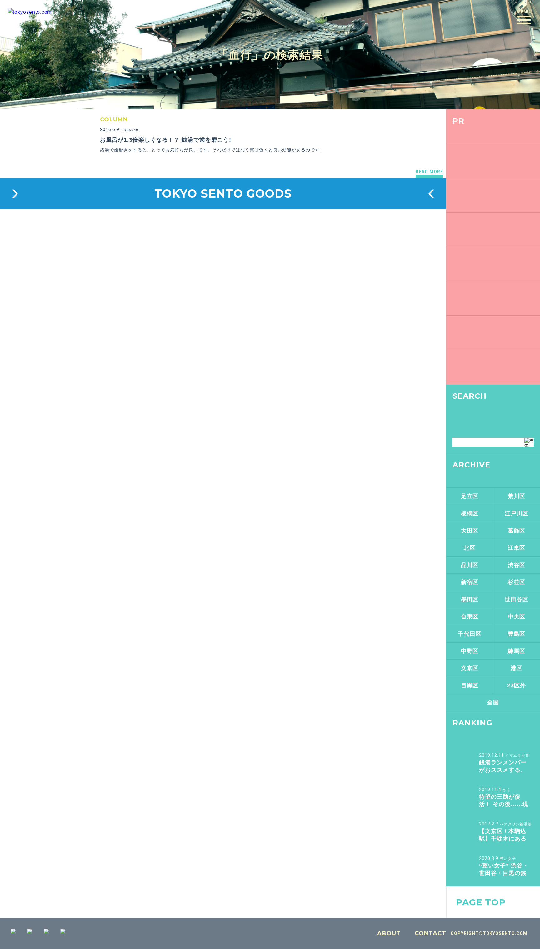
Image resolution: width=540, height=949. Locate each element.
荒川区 (517, 496)
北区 (470, 548)
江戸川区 (516, 513)
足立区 (470, 496)
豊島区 (517, 634)
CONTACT (430, 933)
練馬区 (517, 651)
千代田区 (470, 634)
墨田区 (470, 599)
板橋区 (470, 513)
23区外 (516, 685)
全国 (493, 702)
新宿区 (470, 582)
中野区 (470, 651)
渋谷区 (517, 565)
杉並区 (517, 582)
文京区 (470, 668)
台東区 (470, 616)
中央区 (517, 616)
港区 (516, 668)
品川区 (470, 565)
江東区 (517, 548)
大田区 (470, 531)
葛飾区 (517, 531)
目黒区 (470, 685)
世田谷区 (516, 599)
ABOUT (389, 933)
